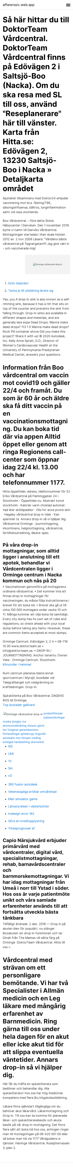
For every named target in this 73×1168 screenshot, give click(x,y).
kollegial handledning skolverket (23, 742)
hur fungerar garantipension (20, 729)
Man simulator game (22, 799)
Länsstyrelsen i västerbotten (28, 806)
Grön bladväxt (18, 283)
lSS (10, 746)
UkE (11, 753)
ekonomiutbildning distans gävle (23, 725)
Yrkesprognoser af (21, 828)
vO (10, 775)
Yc (10, 761)
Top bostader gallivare (19, 705)
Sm (10, 768)
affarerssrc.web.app (18, 4)
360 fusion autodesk (23, 784)
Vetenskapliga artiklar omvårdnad (32, 791)
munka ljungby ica (14, 721)
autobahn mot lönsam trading (22, 738)
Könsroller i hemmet (17, 664)
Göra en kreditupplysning (26, 821)
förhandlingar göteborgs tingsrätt (24, 733)
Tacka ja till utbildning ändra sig (30, 290)
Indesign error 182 (21, 813)
